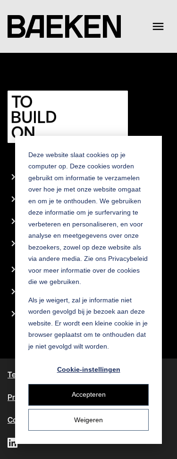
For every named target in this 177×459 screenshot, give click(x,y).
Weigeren (88, 420)
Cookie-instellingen (88, 369)
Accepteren (89, 394)
